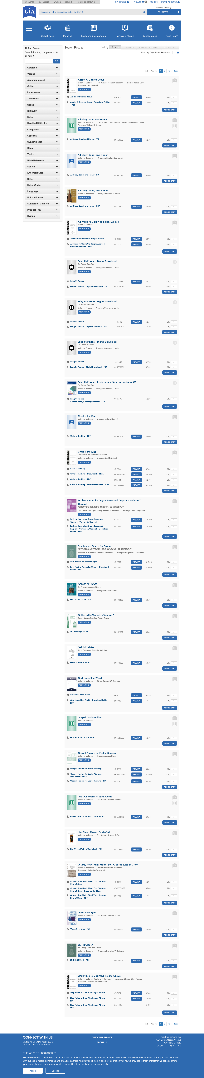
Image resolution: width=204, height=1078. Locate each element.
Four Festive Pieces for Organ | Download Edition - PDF (89, 568)
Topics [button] (30, 154)
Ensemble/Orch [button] (35, 172)
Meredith (69, 2)
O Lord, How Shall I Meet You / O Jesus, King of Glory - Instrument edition (88, 889)
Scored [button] (31, 166)
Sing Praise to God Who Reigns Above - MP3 (88, 1006)
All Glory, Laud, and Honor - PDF (85, 175)
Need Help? (172, 36)
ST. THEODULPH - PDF (79, 960)
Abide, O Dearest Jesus (91, 79)
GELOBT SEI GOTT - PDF (80, 599)
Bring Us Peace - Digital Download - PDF (88, 286)
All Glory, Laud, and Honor (93, 155)
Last (175, 71)
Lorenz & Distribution (87, 2)
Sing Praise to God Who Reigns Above (99, 975)
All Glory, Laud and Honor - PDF (84, 139)
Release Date (170, 47)
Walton (57, 2)
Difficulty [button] (32, 111)
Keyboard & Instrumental (93, 36)
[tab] (42, 67)
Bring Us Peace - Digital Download (97, 261)
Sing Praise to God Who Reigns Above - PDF (88, 999)
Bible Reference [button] (35, 160)
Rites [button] (30, 148)
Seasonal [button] (32, 135)
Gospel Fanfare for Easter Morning (97, 753)
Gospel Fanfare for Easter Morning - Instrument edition (86, 775)
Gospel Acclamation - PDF (82, 737)
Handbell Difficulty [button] (37, 123)
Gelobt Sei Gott (86, 647)
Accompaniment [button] (36, 80)
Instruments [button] (33, 92)
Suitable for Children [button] (38, 203)
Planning (67, 36)
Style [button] (30, 179)
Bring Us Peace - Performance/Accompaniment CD (107, 382)
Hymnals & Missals (124, 36)
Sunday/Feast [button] (34, 142)
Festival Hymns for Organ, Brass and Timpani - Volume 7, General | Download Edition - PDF (89, 529)
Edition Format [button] (35, 197)
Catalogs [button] (32, 67)
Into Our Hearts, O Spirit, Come (95, 796)
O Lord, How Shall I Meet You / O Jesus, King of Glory (108, 864)
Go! (56, 61)
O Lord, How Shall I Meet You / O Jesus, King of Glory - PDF (88, 896)
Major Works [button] (34, 185)
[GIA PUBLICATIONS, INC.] (29, 11)
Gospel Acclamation (89, 717)
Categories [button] (33, 129)
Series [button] (30, 105)
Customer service (102, 1037)
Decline (55, 1070)
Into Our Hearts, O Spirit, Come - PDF (87, 816)
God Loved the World (90, 678)
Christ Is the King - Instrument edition (87, 474)
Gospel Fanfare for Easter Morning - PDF (88, 781)
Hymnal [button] (31, 216)
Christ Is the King (87, 416)
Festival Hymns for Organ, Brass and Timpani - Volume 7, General (86, 520)
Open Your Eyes (87, 912)
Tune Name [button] (33, 98)
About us (102, 1042)
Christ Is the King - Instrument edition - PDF (89, 484)
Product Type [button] (34, 210)
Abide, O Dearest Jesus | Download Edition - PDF (90, 103)
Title (116, 47)
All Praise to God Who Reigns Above (98, 221)
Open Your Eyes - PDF (80, 929)
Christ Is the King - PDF (80, 436)
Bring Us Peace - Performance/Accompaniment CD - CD (88, 400)
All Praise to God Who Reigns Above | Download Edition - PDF (87, 245)
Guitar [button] (30, 86)
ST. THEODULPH (86, 944)
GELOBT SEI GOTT (87, 584)
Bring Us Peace (77, 281)
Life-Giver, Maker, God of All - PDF (86, 849)
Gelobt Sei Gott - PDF (80, 662)
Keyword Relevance (149, 47)
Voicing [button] (31, 74)
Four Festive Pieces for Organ (94, 546)
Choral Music (47, 36)
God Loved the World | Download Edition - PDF (89, 701)
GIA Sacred (29, 2)
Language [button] (32, 191)
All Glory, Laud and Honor (92, 119)
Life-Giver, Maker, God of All (94, 832)
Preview (136, 97)
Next (169, 71)
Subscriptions (150, 36)
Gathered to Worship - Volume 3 (96, 615)
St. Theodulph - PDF (79, 631)
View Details (84, 89)
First (146, 71)
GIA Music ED (44, 2)
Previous (154, 71)
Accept (33, 1070)
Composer (129, 47)
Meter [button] (30, 117)
